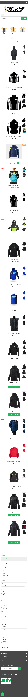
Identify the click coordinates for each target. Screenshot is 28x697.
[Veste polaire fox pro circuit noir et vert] (14, 250)
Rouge (4, 643)
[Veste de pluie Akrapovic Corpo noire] (14, 528)
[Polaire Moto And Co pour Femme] (14, 126)
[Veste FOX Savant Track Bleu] (14, 176)
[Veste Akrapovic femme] (24, 393)
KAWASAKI (5, 575)
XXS (3, 591)
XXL (3, 603)
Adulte (4, 613)
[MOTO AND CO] (14, 9)
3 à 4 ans (4, 608)
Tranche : (2, 585)
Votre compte (19, 4)
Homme (4, 36)
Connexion (25, 4)
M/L (3, 598)
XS (3, 593)
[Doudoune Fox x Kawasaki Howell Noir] (14, 476)
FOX (3, 573)
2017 (4, 631)
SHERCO (4, 580)
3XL (3, 607)
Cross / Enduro (6, 614)
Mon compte (4, 660)
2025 (4, 634)
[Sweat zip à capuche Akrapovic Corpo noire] (14, 373)
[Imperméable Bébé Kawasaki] (14, 225)
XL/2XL (4, 605)
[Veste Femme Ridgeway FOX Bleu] (14, 427)
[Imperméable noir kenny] (14, 53)
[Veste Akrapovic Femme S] (14, 400)
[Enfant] (22, 30)
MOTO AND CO (6, 578)
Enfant (22, 36)
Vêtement (5, 626)
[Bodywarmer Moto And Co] (14, 200)
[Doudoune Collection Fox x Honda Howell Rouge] (14, 452)
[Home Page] (1, 22)
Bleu (4, 639)
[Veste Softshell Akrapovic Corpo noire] (14, 501)
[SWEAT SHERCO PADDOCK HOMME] (14, 274)
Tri (1, 37)
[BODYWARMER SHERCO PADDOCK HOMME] (14, 299)
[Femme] (13, 30)
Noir (4, 641)
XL (3, 601)
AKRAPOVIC (5, 571)
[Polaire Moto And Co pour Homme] (24, 71)
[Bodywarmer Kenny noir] (14, 324)
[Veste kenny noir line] (14, 348)
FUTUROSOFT (12, 692)
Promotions (5, 647)
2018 (4, 633)
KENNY (4, 577)
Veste (4, 624)
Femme (13, 36)
